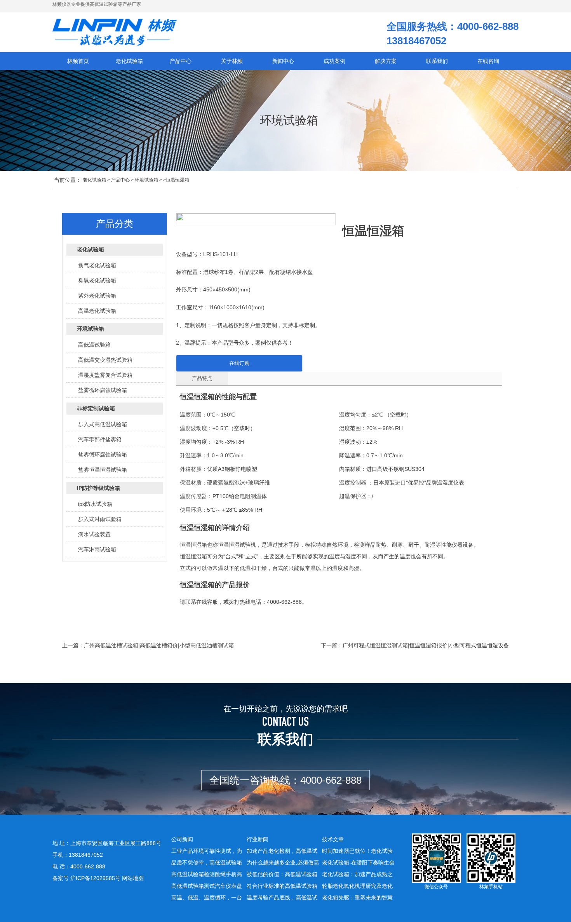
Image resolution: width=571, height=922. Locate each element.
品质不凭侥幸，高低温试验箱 (206, 862)
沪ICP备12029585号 (95, 878)
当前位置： (67, 180)
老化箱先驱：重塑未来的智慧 (357, 897)
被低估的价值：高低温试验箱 (282, 874)
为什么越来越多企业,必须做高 (283, 862)
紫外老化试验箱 (97, 296)
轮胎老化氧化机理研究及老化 (357, 886)
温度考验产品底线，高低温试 (282, 897)
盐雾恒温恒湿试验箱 (102, 470)
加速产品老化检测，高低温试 (282, 851)
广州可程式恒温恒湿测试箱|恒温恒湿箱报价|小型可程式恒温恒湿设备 (426, 645)
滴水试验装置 (94, 534)
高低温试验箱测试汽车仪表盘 (206, 886)
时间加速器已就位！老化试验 (357, 851)
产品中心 (120, 180)
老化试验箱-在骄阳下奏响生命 (358, 862)
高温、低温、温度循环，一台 (206, 897)
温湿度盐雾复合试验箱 (105, 375)
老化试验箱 (94, 180)
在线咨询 (488, 61)
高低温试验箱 (94, 345)
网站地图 (133, 878)
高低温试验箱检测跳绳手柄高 (206, 874)
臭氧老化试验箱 (97, 280)
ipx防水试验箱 (95, 504)
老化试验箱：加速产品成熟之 (357, 874)
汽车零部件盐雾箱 (100, 439)
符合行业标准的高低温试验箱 (282, 886)
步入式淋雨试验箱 (100, 519)
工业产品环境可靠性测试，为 (206, 851)
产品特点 (202, 378)
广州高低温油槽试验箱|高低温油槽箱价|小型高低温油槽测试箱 (159, 645)
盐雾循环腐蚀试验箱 (102, 390)
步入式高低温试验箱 (102, 424)
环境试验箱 (146, 180)
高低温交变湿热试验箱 (105, 360)
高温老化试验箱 (97, 311)
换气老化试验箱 (97, 265)
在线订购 (239, 363)
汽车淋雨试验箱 (97, 549)
